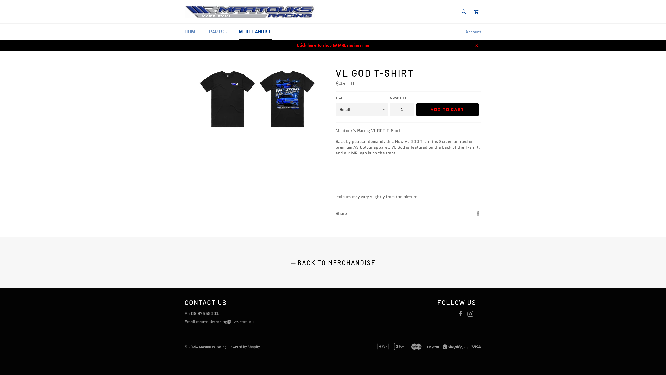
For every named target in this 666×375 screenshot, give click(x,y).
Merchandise (255, 32)
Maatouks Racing (212, 346)
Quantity (398, 98)
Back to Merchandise (335, 262)
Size (339, 98)
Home (191, 32)
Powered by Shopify (244, 346)
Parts (217, 32)
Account (473, 32)
